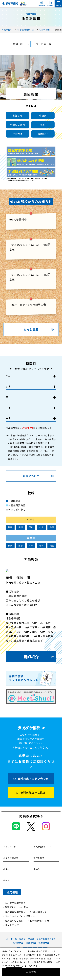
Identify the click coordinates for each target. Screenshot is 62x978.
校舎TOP (18, 44)
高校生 (6, 880)
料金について (31, 476)
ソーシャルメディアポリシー (20, 916)
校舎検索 (50, 5)
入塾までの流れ (10, 857)
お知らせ (17, 115)
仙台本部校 (45, 29)
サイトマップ (12, 925)
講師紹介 (43, 133)
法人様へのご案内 (14, 920)
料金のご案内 (17, 124)
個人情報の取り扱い (15, 911)
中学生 (37, 869)
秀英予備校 (7, 29)
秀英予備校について (43, 846)
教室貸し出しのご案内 (16, 907)
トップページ (9, 846)
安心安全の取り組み (15, 902)
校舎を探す (39, 857)
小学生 (6, 869)
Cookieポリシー (41, 911)
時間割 (42, 115)
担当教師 (17, 133)
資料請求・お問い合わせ (33, 779)
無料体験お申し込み (33, 792)
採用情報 (42, 5)
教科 (42, 124)
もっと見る (31, 329)
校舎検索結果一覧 (26, 29)
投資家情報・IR (38, 920)
